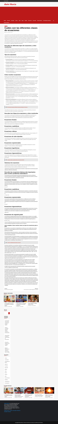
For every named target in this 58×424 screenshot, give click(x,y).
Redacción (6, 32)
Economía (34, 20)
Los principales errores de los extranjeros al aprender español (9, 304)
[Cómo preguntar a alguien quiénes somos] (33, 298)
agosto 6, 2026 (10, 306)
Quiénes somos (6, 410)
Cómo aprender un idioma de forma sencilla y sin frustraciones (7, 337)
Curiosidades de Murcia (47, 20)
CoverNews (36, 422)
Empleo (26, 20)
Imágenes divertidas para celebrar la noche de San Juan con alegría (7, 350)
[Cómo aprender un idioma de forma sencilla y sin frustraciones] (29, 390)
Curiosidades (7, 359)
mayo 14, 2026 (40, 396)
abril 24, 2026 (21, 306)
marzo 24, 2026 (33, 305)
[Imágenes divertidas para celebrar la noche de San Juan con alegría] (49, 390)
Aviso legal (14, 410)
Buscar (5, 309)
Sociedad (12, 20)
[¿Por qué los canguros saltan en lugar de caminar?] (39, 390)
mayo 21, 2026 (30, 397)
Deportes (8, 20)
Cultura (16, 20)
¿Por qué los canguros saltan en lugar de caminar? (7, 344)
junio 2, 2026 (20, 397)
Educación (30, 20)
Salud (20, 20)
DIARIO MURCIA (6, 403)
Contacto (11, 410)
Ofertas (6, 374)
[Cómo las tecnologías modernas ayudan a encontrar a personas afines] (19, 390)
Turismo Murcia (39, 20)
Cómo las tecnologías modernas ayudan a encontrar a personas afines (7, 330)
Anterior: (9, 289)
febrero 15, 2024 (10, 32)
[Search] (53, 20)
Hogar (23, 20)
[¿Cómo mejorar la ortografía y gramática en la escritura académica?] (21, 298)
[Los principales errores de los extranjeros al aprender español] (9, 298)
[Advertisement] (29, 13)
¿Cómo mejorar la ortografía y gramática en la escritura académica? (21, 304)
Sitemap (9, 411)
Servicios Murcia (6, 22)
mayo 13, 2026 (50, 397)
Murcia (5, 20)
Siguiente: (31, 289)
